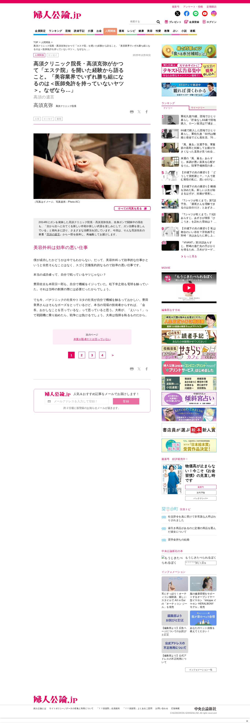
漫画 (121, 30)
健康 (141, 30)
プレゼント (175, 22)
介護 (90, 30)
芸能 (68, 30)
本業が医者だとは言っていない (92, 339)
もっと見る (190, 256)
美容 (149, 30)
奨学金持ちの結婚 (178, 539)
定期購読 (212, 6)
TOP (35, 42)
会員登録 (194, 22)
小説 (184, 30)
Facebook (146, 112)
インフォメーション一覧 (200, 670)
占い (175, 30)
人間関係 (110, 30)
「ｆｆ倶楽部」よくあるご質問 (137, 708)
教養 (167, 30)
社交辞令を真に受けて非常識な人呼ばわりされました (192, 518)
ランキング (55, 30)
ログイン (212, 22)
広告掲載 (175, 708)
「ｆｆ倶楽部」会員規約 (108, 708)
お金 (99, 30)
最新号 (176, 6)
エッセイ (52, 55)
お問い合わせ (161, 708)
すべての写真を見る (130, 208)
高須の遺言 (53, 234)
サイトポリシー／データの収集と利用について (71, 708)
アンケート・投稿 (193, 6)
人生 (37, 119)
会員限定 (40, 30)
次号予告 (201, 493)
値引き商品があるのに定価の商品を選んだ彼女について (192, 530)
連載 (192, 30)
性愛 (158, 30)
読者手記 (79, 30)
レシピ (131, 30)
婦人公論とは (39, 708)
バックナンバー (200, 498)
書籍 (59, 119)
